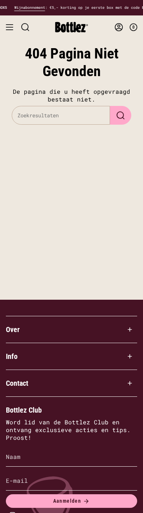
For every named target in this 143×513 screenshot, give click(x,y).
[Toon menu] (9, 27)
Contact (17, 383)
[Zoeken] (120, 115)
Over (13, 329)
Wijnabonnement (88, 7)
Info (12, 356)
